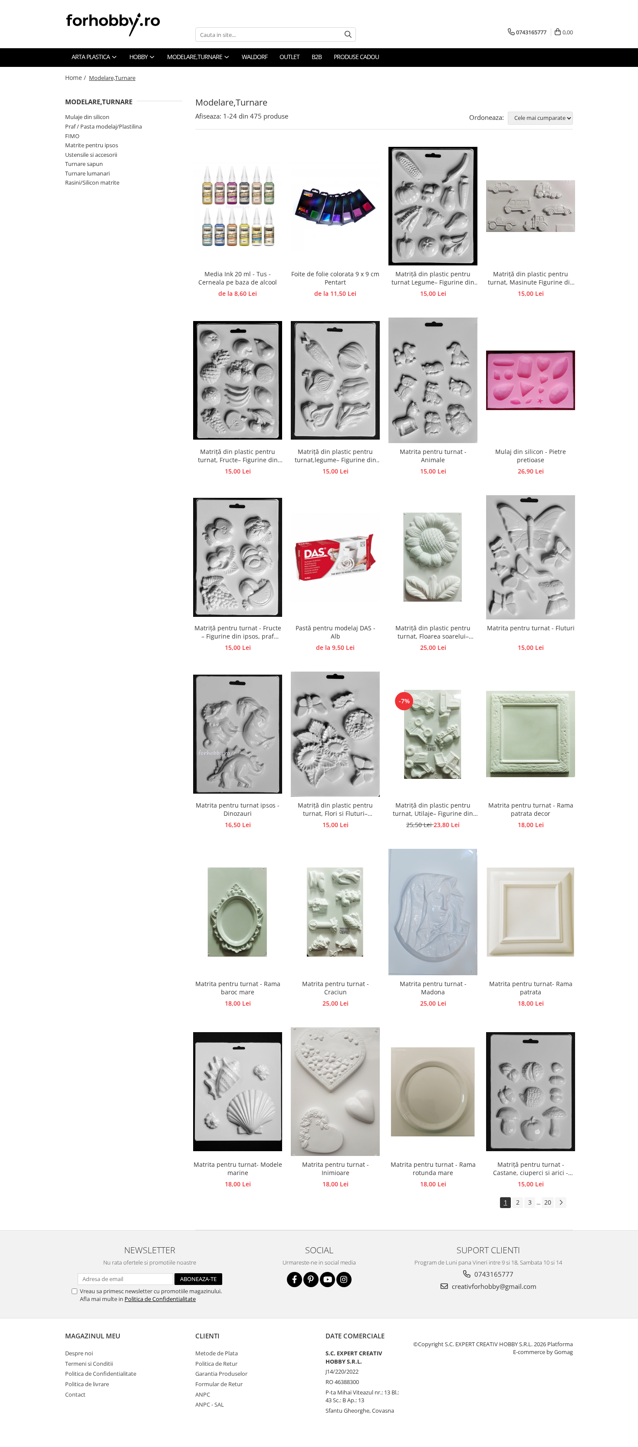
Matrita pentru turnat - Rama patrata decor (530, 809)
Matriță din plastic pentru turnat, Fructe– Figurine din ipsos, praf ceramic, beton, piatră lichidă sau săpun (238, 456)
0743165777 (493, 1274)
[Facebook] (294, 1279)
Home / (76, 77)
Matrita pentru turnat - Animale (433, 455)
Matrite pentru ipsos (91, 145)
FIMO (72, 136)
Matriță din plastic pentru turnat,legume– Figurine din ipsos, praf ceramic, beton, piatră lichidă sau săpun (335, 456)
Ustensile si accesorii (91, 155)
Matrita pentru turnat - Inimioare (335, 1168)
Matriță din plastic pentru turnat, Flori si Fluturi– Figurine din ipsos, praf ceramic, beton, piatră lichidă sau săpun (335, 809)
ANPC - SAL (209, 1404)
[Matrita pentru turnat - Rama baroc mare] (237, 912)
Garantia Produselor (221, 1373)
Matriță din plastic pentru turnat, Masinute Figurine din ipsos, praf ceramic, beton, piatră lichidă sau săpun (531, 278)
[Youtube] (327, 1279)
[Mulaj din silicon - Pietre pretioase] (530, 380)
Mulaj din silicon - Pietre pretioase (530, 455)
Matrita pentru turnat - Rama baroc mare (237, 988)
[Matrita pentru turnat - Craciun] (335, 912)
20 (547, 1202)
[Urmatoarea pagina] (560, 1202)
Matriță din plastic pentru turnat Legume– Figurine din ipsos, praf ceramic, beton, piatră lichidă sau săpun (432, 278)
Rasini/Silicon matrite (92, 182)
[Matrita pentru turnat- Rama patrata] (530, 912)
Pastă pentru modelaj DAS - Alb (335, 632)
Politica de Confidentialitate (160, 1299)
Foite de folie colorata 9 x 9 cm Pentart (335, 278)
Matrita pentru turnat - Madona (433, 988)
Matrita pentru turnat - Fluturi (531, 628)
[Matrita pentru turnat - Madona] (432, 912)
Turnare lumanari (87, 173)
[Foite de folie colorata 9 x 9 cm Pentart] (335, 206)
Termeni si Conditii (89, 1364)
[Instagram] (344, 1279)
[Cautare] (348, 34)
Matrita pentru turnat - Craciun (335, 988)
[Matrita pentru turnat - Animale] (432, 380)
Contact (75, 1394)
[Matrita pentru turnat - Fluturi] (530, 557)
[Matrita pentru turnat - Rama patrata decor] (530, 734)
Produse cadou (356, 57)
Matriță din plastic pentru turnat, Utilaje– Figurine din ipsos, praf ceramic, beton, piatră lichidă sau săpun (433, 809)
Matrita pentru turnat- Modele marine (238, 1168)
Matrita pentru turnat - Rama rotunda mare (433, 1168)
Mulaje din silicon (87, 117)
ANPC (202, 1394)
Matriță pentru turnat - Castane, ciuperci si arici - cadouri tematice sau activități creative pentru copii (531, 1169)
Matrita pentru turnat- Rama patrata (530, 988)
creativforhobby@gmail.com (493, 1286)
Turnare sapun (84, 164)
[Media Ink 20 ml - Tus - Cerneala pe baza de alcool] (237, 206)
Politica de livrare (87, 1384)
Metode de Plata (216, 1353)
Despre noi (79, 1353)
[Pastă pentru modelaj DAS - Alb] (335, 557)
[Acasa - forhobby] (121, 24)
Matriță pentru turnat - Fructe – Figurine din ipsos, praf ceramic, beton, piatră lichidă (237, 632)
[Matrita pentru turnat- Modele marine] (237, 1091)
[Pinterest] (311, 1279)
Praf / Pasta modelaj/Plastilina (103, 126)
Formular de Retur (219, 1384)
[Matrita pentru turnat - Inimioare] (335, 1091)
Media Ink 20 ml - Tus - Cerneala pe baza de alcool (237, 278)
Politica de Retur (216, 1364)
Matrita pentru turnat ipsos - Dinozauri (238, 809)
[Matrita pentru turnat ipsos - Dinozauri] (237, 734)
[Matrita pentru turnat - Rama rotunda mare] (432, 1091)
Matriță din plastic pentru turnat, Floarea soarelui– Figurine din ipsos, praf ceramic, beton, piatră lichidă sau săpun (433, 632)
